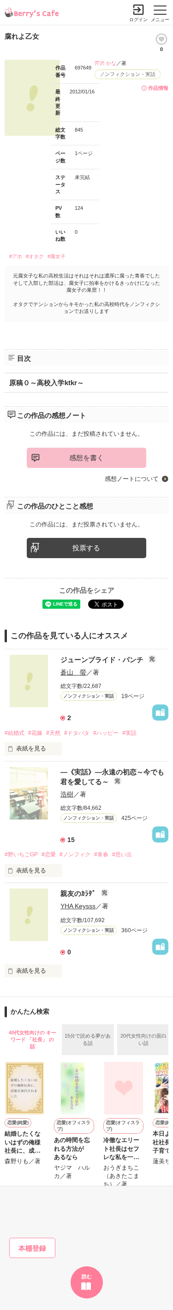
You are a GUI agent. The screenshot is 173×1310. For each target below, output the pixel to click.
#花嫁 (35, 733)
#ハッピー (106, 733)
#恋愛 (49, 854)
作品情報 (158, 88)
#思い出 (122, 854)
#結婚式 (14, 733)
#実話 (129, 733)
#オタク (35, 256)
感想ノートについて (132, 478)
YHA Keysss (77, 906)
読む (87, 1276)
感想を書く (86, 458)
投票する (86, 548)
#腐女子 (57, 256)
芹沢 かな (105, 63)
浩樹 (66, 794)
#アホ (15, 256)
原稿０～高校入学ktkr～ (46, 383)
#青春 (101, 854)
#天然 (53, 733)
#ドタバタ (76, 733)
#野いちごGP (21, 854)
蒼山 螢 (73, 672)
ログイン (138, 19)
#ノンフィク (75, 854)
